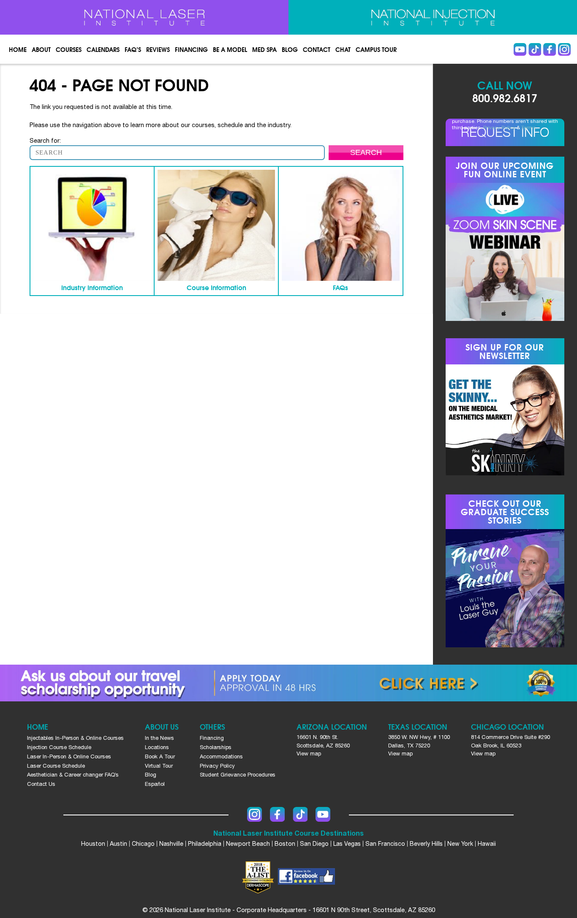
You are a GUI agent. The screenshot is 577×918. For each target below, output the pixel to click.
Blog (290, 49)
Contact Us (41, 784)
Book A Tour (160, 756)
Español (155, 784)
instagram (564, 49)
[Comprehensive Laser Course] (144, 17)
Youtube (520, 49)
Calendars (103, 49)
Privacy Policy (499, 127)
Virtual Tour (159, 766)
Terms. (529, 127)
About (41, 49)
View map (309, 753)
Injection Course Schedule (59, 747)
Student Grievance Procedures (237, 774)
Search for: (45, 140)
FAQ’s (133, 49)
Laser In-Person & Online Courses (69, 756)
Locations (157, 747)
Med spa (264, 49)
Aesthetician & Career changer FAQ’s (73, 774)
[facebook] (306, 877)
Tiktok (534, 49)
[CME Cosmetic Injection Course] (433, 17)
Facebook (549, 49)
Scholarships (215, 747)
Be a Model (230, 49)
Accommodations (221, 756)
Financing (191, 49)
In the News (159, 738)
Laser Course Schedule (56, 766)
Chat (343, 49)
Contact (316, 49)
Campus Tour (376, 49)
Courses (69, 49)
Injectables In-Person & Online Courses (75, 738)
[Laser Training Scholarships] (288, 683)
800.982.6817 (504, 97)
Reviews (158, 49)
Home (18, 49)
